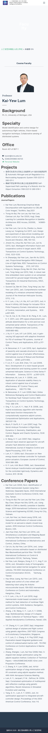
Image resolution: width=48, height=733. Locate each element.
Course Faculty (24, 63)
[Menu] (44, 3)
